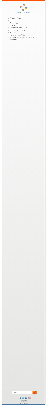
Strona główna (15, 18)
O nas (12, 20)
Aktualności (14, 23)
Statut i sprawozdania (18, 28)
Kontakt (13, 32)
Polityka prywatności (18, 35)
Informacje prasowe (17, 30)
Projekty (13, 25)
